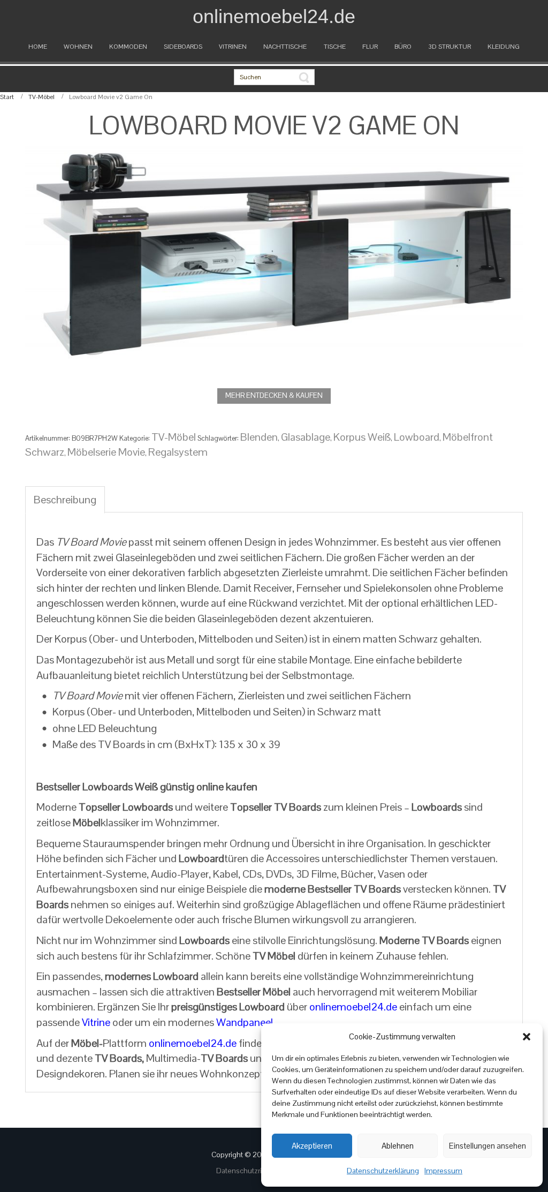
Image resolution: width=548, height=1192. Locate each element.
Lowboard (416, 437)
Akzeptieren (312, 1146)
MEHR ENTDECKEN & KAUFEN (274, 395)
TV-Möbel (41, 97)
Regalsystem (178, 452)
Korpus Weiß (362, 437)
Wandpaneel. (245, 1022)
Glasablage (305, 437)
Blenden (259, 437)
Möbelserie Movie (106, 452)
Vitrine (96, 1022)
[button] (526, 1036)
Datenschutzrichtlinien (253, 1170)
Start (7, 97)
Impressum (443, 1170)
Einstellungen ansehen (487, 1146)
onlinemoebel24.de (353, 1007)
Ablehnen (398, 1146)
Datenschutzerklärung (383, 1170)
